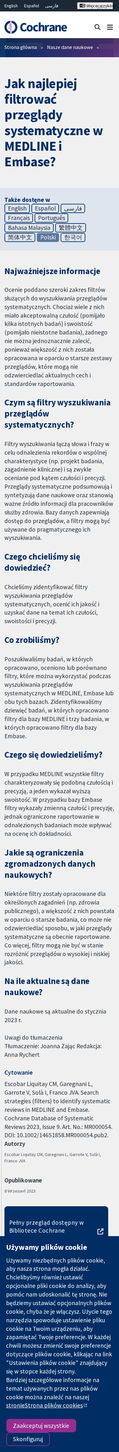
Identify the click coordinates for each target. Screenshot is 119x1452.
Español (31, 6)
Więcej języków (99, 6)
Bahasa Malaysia (29, 227)
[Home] (35, 27)
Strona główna (20, 47)
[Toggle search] (98, 27)
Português (51, 218)
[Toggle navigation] (110, 27)
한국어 (73, 237)
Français (19, 218)
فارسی (51, 6)
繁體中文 (71, 227)
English (11, 6)
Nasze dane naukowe (70, 47)
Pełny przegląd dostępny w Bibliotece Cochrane (46, 1226)
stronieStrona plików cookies (44, 1405)
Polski (48, 237)
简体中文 (20, 237)
